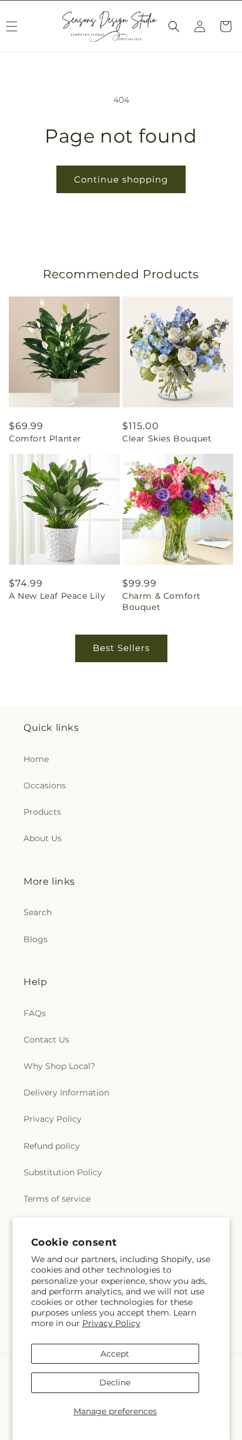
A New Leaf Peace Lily (57, 596)
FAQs (34, 1013)
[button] (174, 26)
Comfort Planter (45, 438)
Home (36, 759)
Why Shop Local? (59, 1066)
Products (42, 812)
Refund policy (51, 1146)
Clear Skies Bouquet (166, 438)
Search (37, 912)
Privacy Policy (111, 1323)
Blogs (35, 939)
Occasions (44, 785)
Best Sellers (121, 647)
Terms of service (56, 1198)
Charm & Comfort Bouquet (161, 601)
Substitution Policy (62, 1172)
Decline (114, 1382)
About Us (42, 838)
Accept (114, 1353)
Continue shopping (121, 179)
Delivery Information (66, 1092)
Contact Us (46, 1039)
